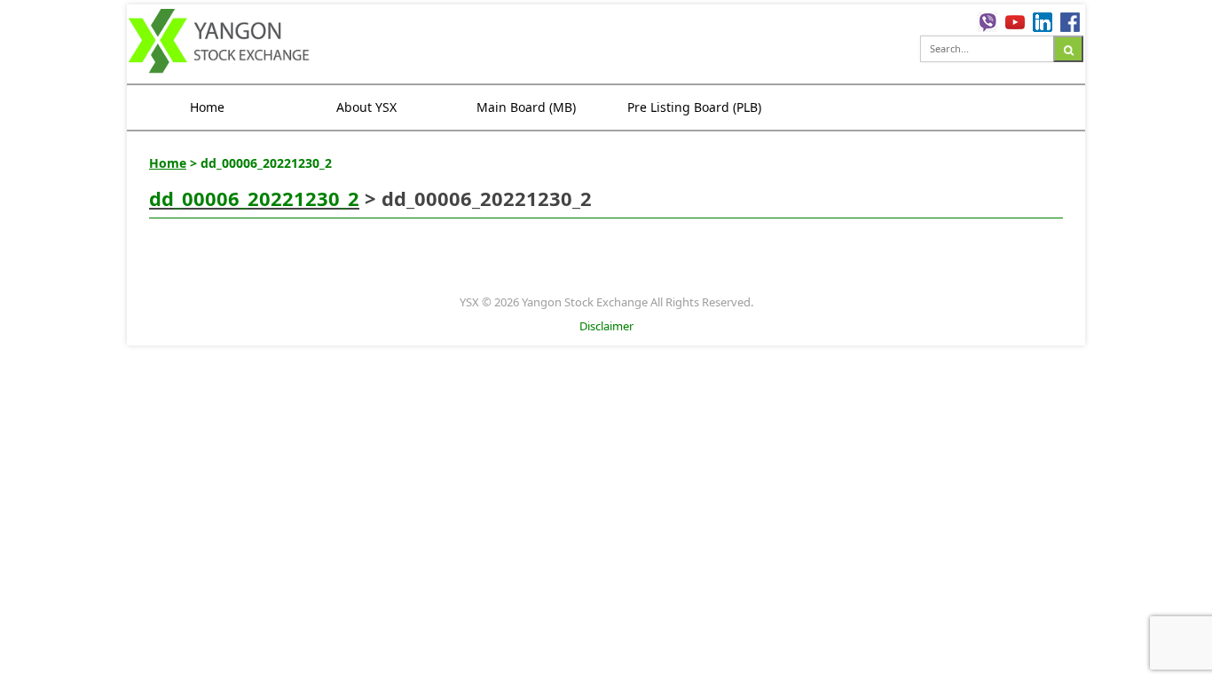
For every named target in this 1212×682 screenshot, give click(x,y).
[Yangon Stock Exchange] (220, 43)
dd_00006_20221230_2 (254, 198)
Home (207, 107)
